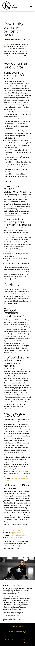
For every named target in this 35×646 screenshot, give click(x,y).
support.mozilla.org (17, 533)
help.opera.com (15, 530)
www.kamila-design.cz (23, 639)
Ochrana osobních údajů (17, 632)
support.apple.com (16, 537)
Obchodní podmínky (17, 626)
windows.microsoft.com (17, 535)
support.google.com (18, 528)
